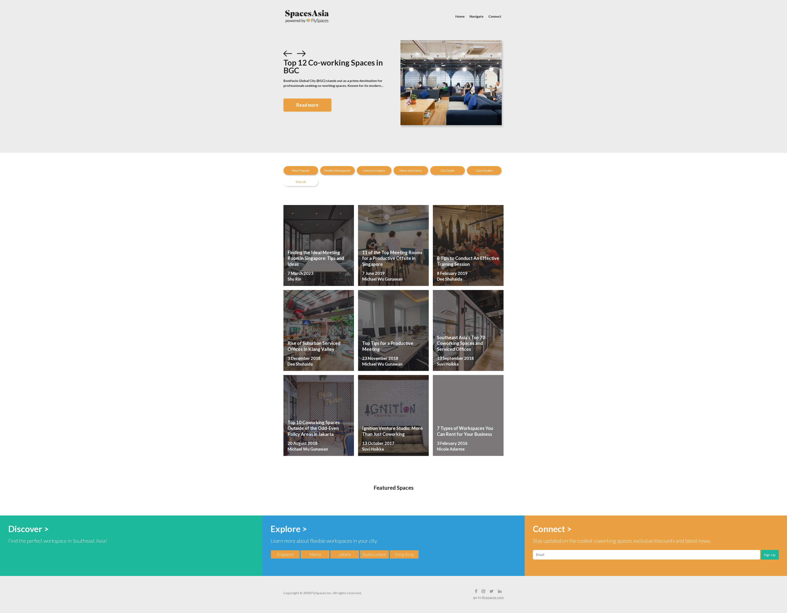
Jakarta (345, 554)
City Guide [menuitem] (447, 170)
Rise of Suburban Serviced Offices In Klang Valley (314, 346)
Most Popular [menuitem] (300, 170)
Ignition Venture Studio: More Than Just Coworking (392, 431)
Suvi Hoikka (448, 363)
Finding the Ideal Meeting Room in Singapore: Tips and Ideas (316, 258)
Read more (307, 105)
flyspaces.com (493, 597)
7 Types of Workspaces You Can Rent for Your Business (465, 431)
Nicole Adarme (451, 448)
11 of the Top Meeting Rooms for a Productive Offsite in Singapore (392, 258)
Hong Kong (404, 554)
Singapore (285, 554)
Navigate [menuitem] (476, 16)
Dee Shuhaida (449, 278)
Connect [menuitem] (494, 16)
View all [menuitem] (301, 182)
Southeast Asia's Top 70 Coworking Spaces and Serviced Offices (461, 343)
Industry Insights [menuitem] (374, 170)
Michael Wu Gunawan (382, 278)
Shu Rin (294, 278)
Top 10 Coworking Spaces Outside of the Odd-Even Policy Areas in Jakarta (314, 428)
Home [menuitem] (460, 16)
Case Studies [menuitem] (484, 170)
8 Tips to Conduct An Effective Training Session (468, 261)
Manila (315, 554)
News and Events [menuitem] (411, 170)
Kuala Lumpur (374, 554)
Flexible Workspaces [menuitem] (337, 170)
